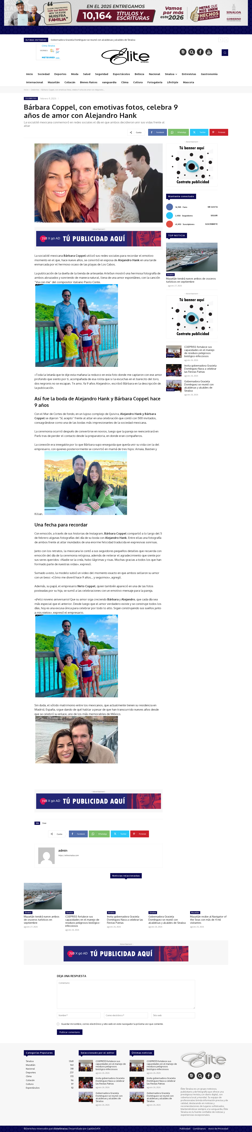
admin (62, 850)
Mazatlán (195, 912)
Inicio (26, 90)
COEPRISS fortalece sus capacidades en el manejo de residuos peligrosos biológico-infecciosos (199, 351)
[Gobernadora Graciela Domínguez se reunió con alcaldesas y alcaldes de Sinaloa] (174, 386)
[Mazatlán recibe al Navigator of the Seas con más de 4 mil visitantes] (209, 896)
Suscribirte (211, 224)
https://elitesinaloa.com (68, 855)
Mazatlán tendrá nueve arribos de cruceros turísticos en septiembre (191, 280)
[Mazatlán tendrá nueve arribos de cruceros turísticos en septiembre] (192, 257)
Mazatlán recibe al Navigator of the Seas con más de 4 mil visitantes (85, 39)
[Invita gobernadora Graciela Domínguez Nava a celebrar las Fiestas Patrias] (174, 370)
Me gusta (213, 207)
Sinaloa (170, 274)
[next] (226, 40)
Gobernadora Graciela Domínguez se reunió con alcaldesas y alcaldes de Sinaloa (199, 386)
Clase (44, 823)
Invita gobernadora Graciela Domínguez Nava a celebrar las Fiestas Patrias (200, 368)
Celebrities (35, 90)
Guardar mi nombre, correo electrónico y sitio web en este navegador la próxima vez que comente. (112, 1024)
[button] (225, 52)
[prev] (220, 40)
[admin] (46, 855)
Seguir (214, 215)
